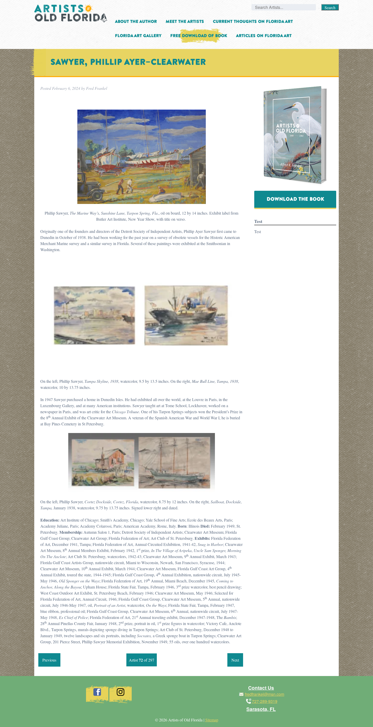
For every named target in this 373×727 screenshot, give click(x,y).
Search (330, 7)
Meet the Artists (185, 21)
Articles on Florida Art (264, 36)
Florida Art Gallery (138, 36)
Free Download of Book (198, 36)
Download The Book (295, 199)
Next (235, 660)
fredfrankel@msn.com (264, 694)
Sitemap (211, 719)
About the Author (136, 21)
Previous (49, 660)
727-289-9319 (264, 701)
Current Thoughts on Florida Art (253, 21)
